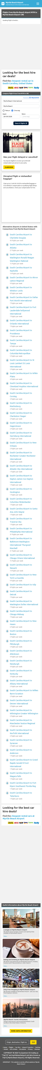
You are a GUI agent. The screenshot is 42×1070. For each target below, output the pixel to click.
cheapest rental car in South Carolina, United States (18, 82)
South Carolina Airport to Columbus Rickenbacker (21, 502)
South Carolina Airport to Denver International (21, 703)
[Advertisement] (21, 47)
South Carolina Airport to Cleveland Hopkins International (24, 386)
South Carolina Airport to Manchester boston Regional (22, 723)
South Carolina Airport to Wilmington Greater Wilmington (24, 713)
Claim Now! (9, 167)
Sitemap (37, 1049)
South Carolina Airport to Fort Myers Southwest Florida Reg (23, 786)
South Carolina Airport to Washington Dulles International (24, 604)
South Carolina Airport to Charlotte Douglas (21, 237)
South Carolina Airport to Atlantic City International (21, 469)
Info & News (13, 1049)
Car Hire (17, 1047)
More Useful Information (21, 1031)
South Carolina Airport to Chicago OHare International (22, 558)
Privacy (30, 1049)
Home (5, 1047)
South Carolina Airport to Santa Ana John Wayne (23, 511)
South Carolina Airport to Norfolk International (21, 733)
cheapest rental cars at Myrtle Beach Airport (18, 817)
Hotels (6, 1049)
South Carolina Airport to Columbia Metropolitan (21, 353)
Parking (37, 1047)
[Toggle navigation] (38, 3)
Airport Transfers (28, 1047)
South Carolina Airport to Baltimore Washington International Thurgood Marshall (21, 544)
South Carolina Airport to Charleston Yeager (21, 416)
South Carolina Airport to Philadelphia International (21, 531)
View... (6, 936)
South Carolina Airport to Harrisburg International (21, 436)
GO (33, 1042)
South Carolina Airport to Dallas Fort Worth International (24, 300)
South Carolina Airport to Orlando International (21, 323)
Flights (11, 1047)
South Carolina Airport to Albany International (21, 683)
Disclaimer (22, 1049)
